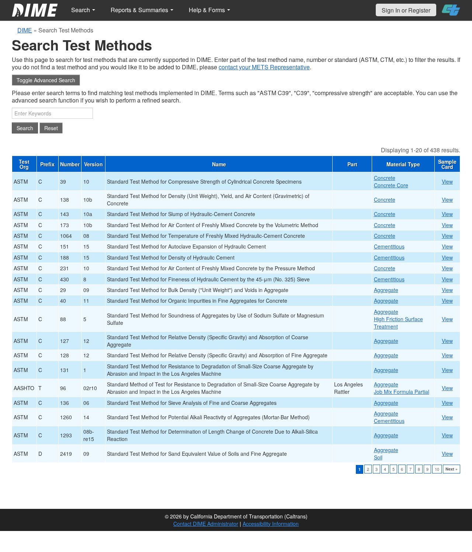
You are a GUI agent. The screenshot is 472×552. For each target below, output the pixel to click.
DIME (24, 30)
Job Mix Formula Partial (401, 391)
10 (437, 469)
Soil (378, 457)
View (447, 181)
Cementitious (389, 246)
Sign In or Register (406, 10)
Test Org (24, 164)
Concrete (384, 177)
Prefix (47, 164)
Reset (51, 128)
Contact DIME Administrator (205, 523)
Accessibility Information (271, 523)
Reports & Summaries (140, 10)
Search (81, 10)
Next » (451, 469)
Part (352, 164)
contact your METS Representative (264, 67)
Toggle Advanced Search (46, 80)
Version (93, 164)
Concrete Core (391, 185)
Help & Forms (207, 10)
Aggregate (386, 290)
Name (219, 164)
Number (70, 164)
